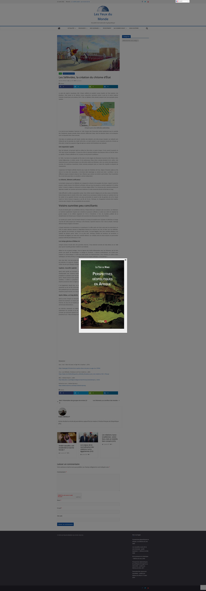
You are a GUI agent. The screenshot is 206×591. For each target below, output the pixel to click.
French (180, 1)
